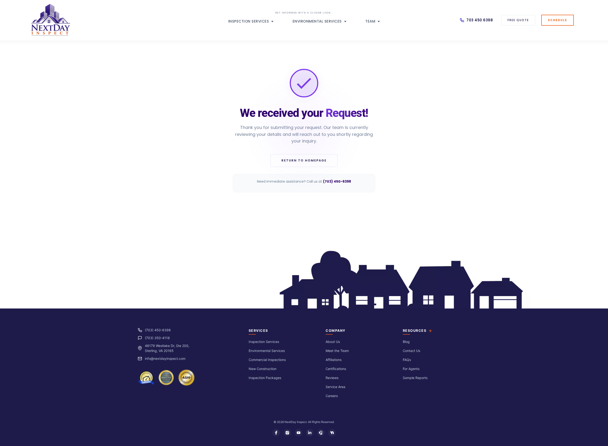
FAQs (407, 360)
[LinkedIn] (310, 433)
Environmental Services (317, 21)
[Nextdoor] (332, 433)
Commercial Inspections (267, 360)
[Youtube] (298, 433)
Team (370, 21)
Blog (406, 342)
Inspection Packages (265, 378)
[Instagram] (287, 433)
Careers (332, 396)
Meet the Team (337, 351)
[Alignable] (321, 433)
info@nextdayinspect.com (165, 358)
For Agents (411, 369)
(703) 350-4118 (157, 338)
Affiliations (334, 360)
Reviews (332, 378)
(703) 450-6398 (158, 330)
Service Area (335, 387)
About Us (333, 342)
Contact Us (411, 351)
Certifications (336, 369)
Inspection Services (248, 21)
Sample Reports (415, 378)
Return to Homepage (304, 160)
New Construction (262, 369)
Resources (415, 330)
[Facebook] (276, 433)
